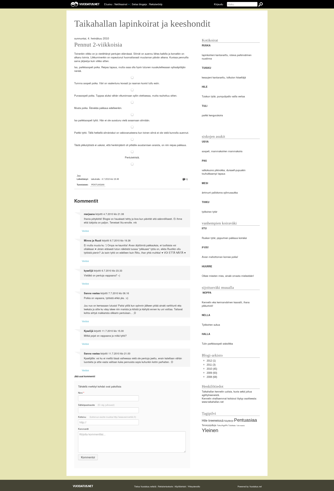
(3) (211, 364)
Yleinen (210, 430)
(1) (211, 360)
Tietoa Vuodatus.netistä (145, 486)
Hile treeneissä (212, 420)
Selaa (139, 4)
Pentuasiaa (97, 184)
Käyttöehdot (180, 486)
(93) (212, 372)
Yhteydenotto (194, 486)
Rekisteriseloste (165, 486)
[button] (129, 4)
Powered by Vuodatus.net (250, 486)
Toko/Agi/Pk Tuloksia (226, 425)
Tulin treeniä (240, 425)
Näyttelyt (228, 421)
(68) (212, 376)
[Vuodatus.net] (83, 486)
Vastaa (85, 230)
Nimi (81, 392)
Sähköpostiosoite (96, 404)
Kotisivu (107, 416)
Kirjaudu (218, 4)
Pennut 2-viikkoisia (98, 44)
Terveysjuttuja (209, 425)
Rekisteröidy (155, 4)
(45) (212, 368)
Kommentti (83, 428)
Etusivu (108, 4)
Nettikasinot (120, 4)
